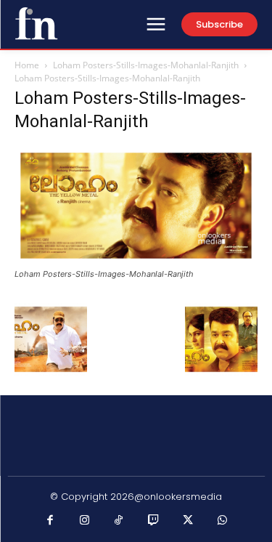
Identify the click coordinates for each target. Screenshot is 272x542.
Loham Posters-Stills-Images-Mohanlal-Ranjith (146, 65)
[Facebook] (50, 521)
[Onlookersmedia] (36, 23)
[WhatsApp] (222, 521)
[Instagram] (85, 521)
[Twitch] (154, 521)
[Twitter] (188, 521)
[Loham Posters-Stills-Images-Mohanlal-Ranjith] (136, 260)
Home (27, 65)
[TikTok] (119, 521)
